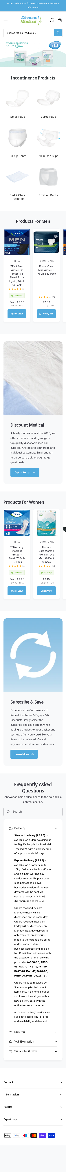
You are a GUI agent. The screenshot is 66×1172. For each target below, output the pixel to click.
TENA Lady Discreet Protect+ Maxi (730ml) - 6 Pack (17, 555)
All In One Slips (48, 156)
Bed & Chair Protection (17, 197)
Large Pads (48, 116)
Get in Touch (22, 472)
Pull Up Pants (17, 156)
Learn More (22, 754)
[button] (6, 20)
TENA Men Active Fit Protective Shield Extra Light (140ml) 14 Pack (17, 275)
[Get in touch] (52, 20)
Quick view (17, 313)
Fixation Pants (48, 195)
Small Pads (17, 116)
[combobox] (33, 32)
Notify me (48, 313)
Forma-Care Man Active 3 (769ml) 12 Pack (46, 270)
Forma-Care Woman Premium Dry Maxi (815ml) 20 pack (46, 555)
